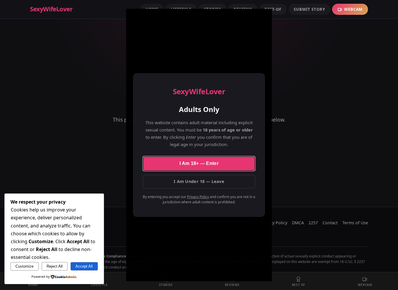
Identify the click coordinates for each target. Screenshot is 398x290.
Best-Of (273, 9)
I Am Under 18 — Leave (199, 181)
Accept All (84, 266)
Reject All (55, 266)
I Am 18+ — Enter (199, 163)
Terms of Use (355, 222)
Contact (330, 222)
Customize (24, 266)
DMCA (298, 222)
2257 (313, 222)
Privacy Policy (198, 196)
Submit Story (309, 9)
